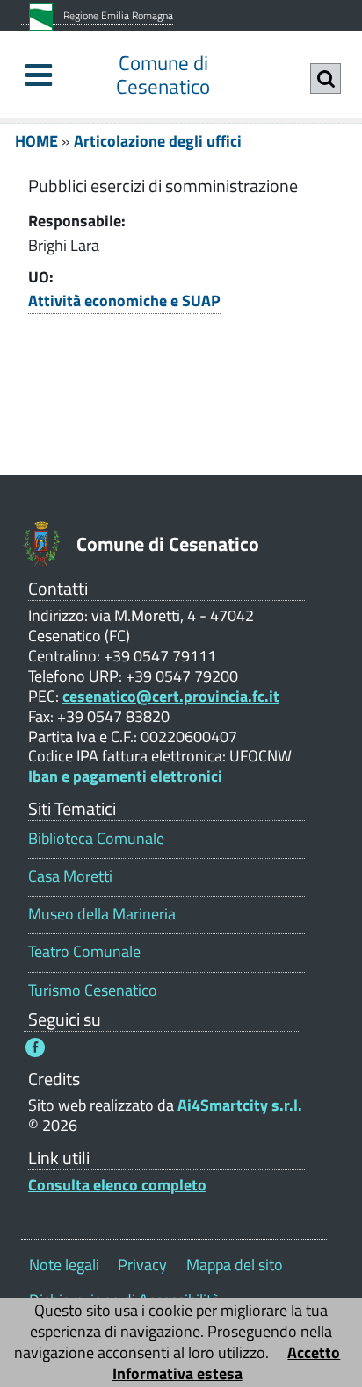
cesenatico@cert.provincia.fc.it (170, 696)
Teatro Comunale (84, 951)
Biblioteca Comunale (96, 838)
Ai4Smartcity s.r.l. (239, 1105)
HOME (36, 141)
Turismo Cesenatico (92, 990)
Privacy (142, 1264)
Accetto (313, 1352)
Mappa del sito (234, 1264)
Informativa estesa (177, 1373)
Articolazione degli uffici (158, 141)
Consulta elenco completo (117, 1185)
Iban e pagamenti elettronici (125, 776)
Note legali (64, 1264)
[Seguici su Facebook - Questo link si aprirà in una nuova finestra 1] (35, 1047)
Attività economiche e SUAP (124, 300)
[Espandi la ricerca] (325, 78)
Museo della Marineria (102, 913)
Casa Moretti (70, 876)
